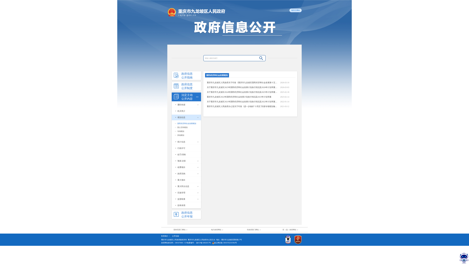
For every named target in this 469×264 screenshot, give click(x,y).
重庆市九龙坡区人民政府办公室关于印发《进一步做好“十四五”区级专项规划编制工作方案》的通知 (242, 106)
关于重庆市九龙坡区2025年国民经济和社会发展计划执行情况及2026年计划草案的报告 (242, 87)
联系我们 (165, 236)
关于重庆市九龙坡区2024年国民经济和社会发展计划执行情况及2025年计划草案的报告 (242, 92)
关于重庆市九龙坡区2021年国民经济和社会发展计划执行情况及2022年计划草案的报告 (242, 102)
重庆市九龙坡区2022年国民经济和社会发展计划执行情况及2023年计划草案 (239, 97)
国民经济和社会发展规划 (217, 75)
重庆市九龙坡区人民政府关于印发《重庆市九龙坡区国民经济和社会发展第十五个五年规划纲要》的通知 (242, 83)
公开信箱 (175, 236)
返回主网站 (295, 10)
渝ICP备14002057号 (203, 243)
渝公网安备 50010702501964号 (225, 243)
